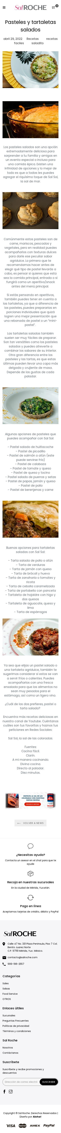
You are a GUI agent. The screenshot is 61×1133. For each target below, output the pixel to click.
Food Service (10, 994)
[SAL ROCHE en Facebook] (4, 1092)
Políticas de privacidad (16, 1026)
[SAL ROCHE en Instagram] (11, 1092)
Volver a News (33, 823)
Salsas (6, 988)
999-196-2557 (16, 964)
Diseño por (30, 1116)
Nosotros (8, 1047)
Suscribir (48, 1082)
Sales (6, 983)
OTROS (7, 999)
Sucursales (9, 1015)
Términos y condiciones (17, 1031)
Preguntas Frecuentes (16, 1020)
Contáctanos (10, 1053)
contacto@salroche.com (22, 957)
